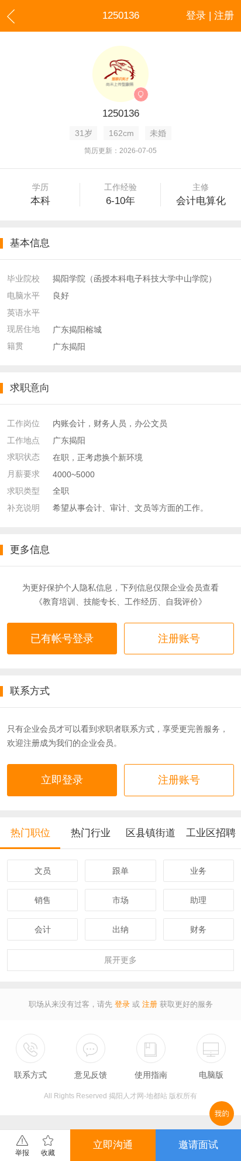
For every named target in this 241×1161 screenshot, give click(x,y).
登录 (122, 1004)
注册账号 (179, 638)
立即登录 (62, 780)
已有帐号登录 (62, 638)
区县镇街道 (150, 832)
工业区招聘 (211, 832)
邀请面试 (198, 1144)
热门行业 (91, 832)
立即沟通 (113, 1144)
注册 (149, 1004)
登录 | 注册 (210, 15)
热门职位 (30, 832)
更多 (120, 960)
